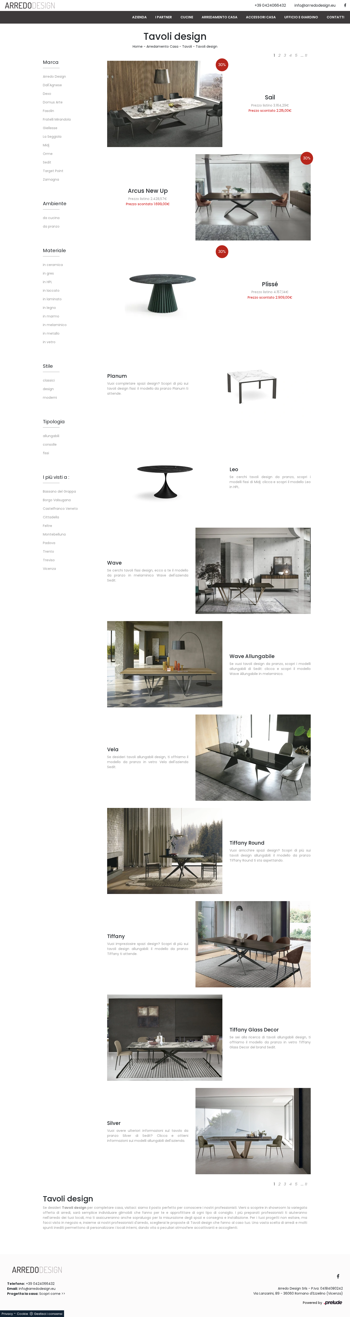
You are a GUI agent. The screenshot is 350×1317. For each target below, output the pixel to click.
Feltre (47, 525)
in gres (48, 273)
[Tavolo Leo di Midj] (164, 477)
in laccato (51, 290)
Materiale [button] (54, 250)
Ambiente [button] (54, 203)
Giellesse (50, 128)
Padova (49, 543)
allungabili (51, 436)
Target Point (53, 170)
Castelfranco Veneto (60, 508)
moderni (50, 397)
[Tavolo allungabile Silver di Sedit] (253, 1131)
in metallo (51, 333)
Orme (48, 153)
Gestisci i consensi (48, 1314)
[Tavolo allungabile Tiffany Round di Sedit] (164, 851)
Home (138, 46)
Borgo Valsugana (57, 500)
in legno (49, 307)
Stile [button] (48, 366)
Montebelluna (54, 534)
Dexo (47, 93)
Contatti (335, 17)
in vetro (49, 342)
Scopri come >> (52, 1293)
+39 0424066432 (40, 1283)
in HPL (47, 282)
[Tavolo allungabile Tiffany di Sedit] (253, 944)
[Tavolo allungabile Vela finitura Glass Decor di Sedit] (253, 758)
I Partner (163, 17)
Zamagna (51, 179)
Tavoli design (206, 46)
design (48, 389)
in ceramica (53, 264)
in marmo (51, 316)
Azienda (139, 17)
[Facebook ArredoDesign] (340, 1277)
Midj (46, 145)
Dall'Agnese (52, 85)
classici (49, 380)
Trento (48, 551)
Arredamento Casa (219, 17)
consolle (50, 444)
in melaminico (55, 324)
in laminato (52, 299)
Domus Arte (53, 102)
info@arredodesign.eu (37, 1288)
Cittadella (51, 517)
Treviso (49, 560)
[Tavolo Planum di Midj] (253, 384)
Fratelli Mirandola (57, 119)
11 (306, 55)
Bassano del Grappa (59, 491)
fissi (46, 453)
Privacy (7, 1314)
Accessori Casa (261, 17)
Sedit (47, 162)
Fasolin (48, 110)
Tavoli (187, 46)
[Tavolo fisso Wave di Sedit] (253, 571)
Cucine (186, 17)
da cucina (51, 217)
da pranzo (51, 226)
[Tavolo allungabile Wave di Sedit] (164, 664)
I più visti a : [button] (56, 477)
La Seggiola (52, 136)
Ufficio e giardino (301, 17)
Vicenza (49, 568)
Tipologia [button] (54, 421)
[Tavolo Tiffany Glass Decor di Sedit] (164, 1038)
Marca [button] (51, 62)
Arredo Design (54, 76)
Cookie (22, 1314)
